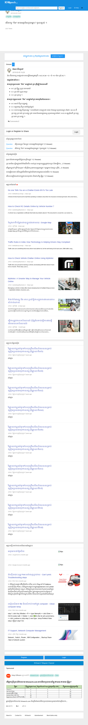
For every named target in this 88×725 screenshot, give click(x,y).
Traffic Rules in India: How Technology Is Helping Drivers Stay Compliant (39, 242)
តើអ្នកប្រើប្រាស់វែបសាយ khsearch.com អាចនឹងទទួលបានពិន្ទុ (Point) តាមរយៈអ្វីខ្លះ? (38, 682)
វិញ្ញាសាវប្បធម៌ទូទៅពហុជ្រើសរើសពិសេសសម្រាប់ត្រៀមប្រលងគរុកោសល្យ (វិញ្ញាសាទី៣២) (30, 428)
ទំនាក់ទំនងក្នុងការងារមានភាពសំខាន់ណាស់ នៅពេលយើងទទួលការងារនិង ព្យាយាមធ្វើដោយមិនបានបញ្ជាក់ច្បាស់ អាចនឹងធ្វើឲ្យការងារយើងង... (30, 310)
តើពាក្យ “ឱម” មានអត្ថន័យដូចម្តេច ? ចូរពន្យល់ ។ (26, 23)
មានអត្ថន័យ (16, 17)
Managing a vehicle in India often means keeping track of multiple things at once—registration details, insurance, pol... (31, 289)
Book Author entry (52, 715)
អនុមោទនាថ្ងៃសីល (16, 551)
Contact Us (18, 715)
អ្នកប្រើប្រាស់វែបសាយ (46, 675)
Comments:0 (14, 121)
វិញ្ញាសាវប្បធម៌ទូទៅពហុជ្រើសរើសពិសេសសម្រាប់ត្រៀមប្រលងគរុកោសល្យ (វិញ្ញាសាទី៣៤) (30, 389)
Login (69, 8)
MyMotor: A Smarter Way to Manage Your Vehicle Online (29, 280)
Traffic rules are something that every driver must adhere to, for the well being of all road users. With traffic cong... (40, 249)
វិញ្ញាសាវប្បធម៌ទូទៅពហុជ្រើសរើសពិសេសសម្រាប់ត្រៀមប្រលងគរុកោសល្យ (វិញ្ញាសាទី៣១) (30, 448)
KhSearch (28, 715)
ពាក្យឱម (8, 17)
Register (24, 657)
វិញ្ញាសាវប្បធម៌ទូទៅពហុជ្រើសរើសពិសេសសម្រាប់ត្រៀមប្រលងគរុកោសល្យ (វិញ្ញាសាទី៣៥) (30, 370)
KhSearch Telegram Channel (44, 663)
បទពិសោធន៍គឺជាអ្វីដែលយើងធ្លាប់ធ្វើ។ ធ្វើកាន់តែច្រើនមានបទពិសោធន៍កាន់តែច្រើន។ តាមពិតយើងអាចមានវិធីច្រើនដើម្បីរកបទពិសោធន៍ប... (29, 331)
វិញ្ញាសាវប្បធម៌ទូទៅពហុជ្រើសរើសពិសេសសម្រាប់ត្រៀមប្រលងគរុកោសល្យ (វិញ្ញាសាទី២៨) (30, 507)
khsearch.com (34, 675)
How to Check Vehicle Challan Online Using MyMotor (30, 258)
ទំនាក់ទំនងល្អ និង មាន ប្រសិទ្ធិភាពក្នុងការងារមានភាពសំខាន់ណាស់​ (31, 301)
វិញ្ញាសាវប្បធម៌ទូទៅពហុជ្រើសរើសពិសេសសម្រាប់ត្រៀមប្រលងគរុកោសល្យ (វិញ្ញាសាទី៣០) (30, 467)
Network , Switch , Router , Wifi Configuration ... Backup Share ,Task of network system (30, 638)
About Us (9, 715)
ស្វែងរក (61, 8)
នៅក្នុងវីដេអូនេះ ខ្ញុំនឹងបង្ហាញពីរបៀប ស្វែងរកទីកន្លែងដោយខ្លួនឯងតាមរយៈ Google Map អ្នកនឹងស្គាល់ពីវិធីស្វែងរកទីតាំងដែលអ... (30, 230)
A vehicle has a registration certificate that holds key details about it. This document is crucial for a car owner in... (40, 213)
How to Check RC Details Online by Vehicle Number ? (31, 206)
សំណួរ (10, 358)
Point (56, 675)
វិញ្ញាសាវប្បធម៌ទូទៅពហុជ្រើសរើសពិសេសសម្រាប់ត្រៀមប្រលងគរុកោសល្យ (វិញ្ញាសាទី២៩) (30, 487)
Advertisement (39, 715)
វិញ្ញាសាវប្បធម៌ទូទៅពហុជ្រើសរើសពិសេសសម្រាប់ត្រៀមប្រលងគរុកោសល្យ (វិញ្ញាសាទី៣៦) (30, 350)
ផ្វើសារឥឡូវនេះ (58, 56)
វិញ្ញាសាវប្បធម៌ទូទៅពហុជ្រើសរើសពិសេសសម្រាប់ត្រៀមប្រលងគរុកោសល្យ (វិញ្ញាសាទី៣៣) (30, 409)
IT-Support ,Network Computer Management (27, 630)
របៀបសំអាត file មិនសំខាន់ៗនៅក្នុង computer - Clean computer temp (31, 605)
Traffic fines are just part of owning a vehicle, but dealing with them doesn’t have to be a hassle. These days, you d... (31, 266)
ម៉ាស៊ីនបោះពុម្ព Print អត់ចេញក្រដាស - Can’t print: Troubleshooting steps (29, 576)
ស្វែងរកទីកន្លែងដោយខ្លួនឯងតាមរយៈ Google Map (29, 222)
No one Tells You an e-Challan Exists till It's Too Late (30, 190)
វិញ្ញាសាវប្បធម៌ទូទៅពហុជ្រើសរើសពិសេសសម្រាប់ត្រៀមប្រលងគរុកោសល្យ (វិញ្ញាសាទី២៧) (30, 526)
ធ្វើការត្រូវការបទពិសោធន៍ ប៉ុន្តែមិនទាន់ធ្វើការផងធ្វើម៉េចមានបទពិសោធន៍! (30, 322)
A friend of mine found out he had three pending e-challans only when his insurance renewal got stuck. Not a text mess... (43, 197)
